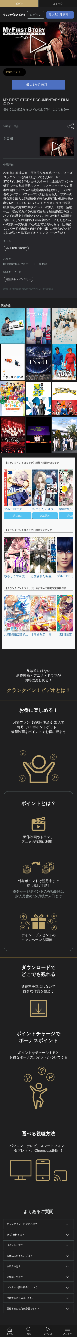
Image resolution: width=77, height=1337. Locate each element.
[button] (67, 495)
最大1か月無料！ (60, 14)
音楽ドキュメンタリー (18, 279)
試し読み (17, 515)
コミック (58, 3)
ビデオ (19, 3)
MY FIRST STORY (16, 248)
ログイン (36, 14)
